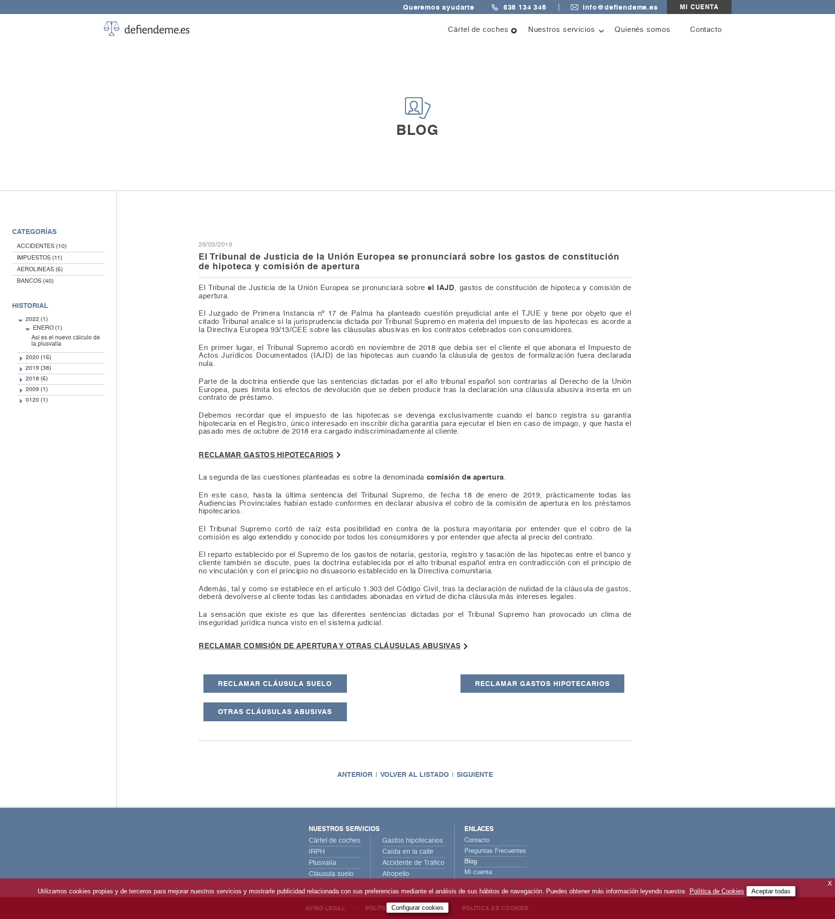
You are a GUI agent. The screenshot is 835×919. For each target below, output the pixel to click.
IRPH (317, 851)
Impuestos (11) (39, 258)
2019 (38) (38, 368)
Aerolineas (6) (40, 270)
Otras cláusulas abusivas (275, 711)
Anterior (355, 774)
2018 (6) (37, 379)
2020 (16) (38, 358)
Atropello (395, 874)
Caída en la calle (407, 851)
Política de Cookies (717, 891)
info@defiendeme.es (620, 7)
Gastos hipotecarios (412, 840)
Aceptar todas (771, 891)
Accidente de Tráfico (413, 863)
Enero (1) (47, 328)
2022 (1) (37, 319)
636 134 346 (525, 7)
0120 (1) (37, 400)
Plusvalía (322, 863)
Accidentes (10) (42, 246)
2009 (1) (37, 390)
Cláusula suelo (331, 874)
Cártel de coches (334, 840)
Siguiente (475, 774)
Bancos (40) (35, 281)
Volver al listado (414, 774)
